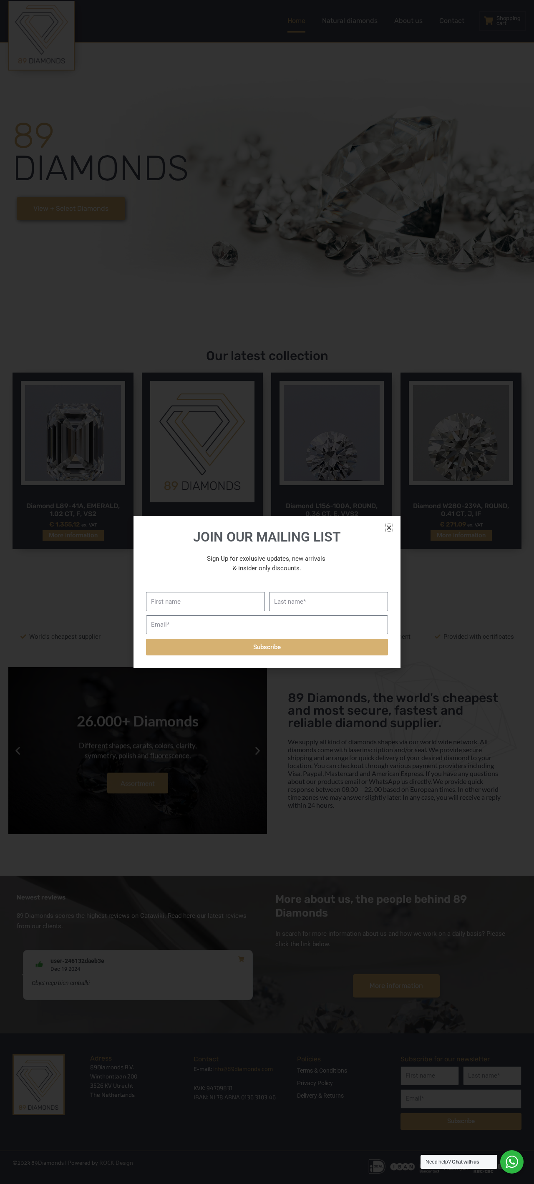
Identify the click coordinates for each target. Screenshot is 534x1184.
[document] (267, 592)
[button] (389, 527)
